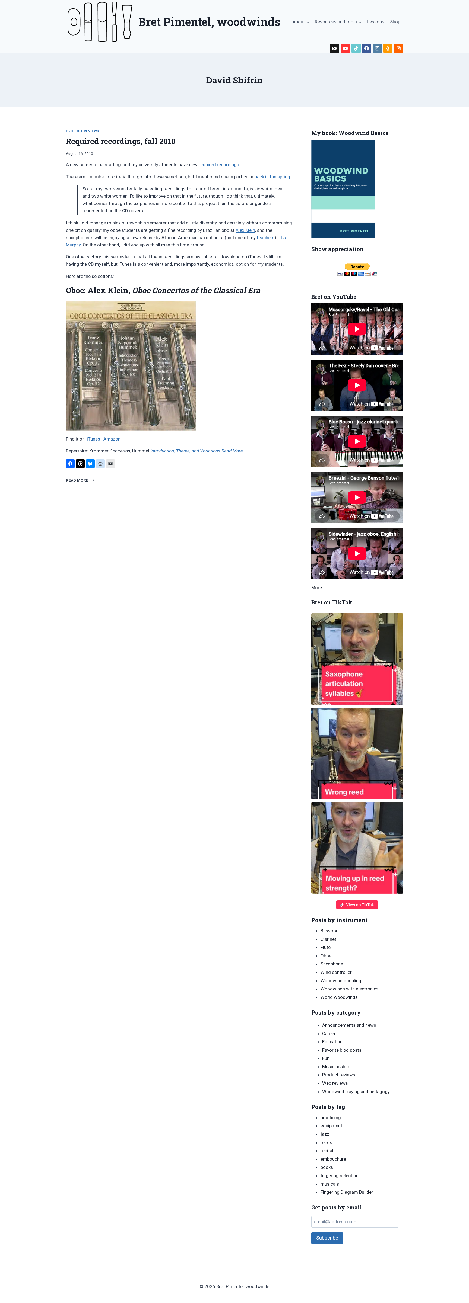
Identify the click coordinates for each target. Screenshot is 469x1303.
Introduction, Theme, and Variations (185, 451)
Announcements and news (349, 1025)
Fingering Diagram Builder (347, 1192)
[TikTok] (356, 48)
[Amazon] (387, 48)
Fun (325, 1058)
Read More (232, 451)
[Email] (334, 48)
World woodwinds (339, 997)
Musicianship (335, 1066)
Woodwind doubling (341, 980)
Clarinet (328, 939)
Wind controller (336, 972)
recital (327, 1150)
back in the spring (272, 176)
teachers (266, 237)
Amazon (112, 439)
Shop (395, 21)
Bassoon (329, 930)
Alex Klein (245, 230)
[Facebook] (366, 48)
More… (318, 587)
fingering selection (340, 1175)
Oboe (326, 955)
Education (332, 1041)
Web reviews (335, 1083)
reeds (326, 1142)
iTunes (93, 439)
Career (329, 1033)
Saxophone (332, 964)
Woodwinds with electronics (350, 988)
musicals (330, 1184)
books (327, 1167)
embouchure (333, 1159)
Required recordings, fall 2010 (120, 141)
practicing (331, 1117)
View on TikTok (360, 904)
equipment (331, 1125)
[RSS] (398, 48)
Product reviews (82, 131)
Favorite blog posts (342, 1050)
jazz (325, 1134)
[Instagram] (377, 48)
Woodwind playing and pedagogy (356, 1091)
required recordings (219, 164)
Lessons (375, 21)
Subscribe (327, 1238)
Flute (326, 947)
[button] (357, 659)
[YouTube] (345, 48)
